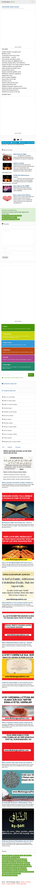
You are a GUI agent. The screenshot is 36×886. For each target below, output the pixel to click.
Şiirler (12, 8)
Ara (32, 375)
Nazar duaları (7, 419)
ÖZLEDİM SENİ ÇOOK (19, 8)
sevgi (21, 855)
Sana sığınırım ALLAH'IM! (21, 186)
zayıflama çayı (27, 855)
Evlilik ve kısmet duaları (10, 404)
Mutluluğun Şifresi (6, 8)
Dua (3, 855)
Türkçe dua (27, 864)
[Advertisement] (18, 28)
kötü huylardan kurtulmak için (9, 871)
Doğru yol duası (22, 868)
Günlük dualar (7, 408)
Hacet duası (9, 855)
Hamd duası (20, 862)
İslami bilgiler (7, 364)
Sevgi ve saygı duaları (10, 426)
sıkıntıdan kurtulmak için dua (9, 868)
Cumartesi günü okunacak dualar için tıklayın (13, 377)
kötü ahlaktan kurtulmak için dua (10, 864)
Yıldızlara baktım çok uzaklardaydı (10, 219)
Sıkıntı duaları (7, 430)
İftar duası (18, 861)
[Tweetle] (18, 139)
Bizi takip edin (22, 883)
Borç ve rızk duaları (9, 397)
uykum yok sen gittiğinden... (9, 217)
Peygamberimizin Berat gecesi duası (11, 873)
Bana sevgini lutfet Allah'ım (22, 195)
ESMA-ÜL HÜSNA (22, 859)
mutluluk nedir (6, 857)
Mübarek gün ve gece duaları (12, 441)
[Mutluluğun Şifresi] (8, 2)
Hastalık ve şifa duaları (10, 412)
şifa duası (27, 862)
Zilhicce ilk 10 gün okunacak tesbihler (22, 866)
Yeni (3, 447)
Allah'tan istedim (18, 163)
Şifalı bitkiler (6, 350)
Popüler (10, 447)
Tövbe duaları (7, 438)
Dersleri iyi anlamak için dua (20, 870)
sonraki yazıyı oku (7, 142)
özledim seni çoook (16, 215)
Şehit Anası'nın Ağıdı (19, 154)
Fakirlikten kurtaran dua (8, 861)
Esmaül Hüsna (7, 334)
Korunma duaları (8, 415)
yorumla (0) (23, 142)
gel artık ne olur (6, 215)
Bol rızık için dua (15, 857)
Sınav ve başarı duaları (10, 434)
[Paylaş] (14, 139)
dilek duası (15, 855)
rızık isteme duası (29, 871)
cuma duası (5, 862)
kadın (21, 864)
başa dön (14, 142)
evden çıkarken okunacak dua (9, 875)
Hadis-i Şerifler (7, 342)
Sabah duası (13, 862)
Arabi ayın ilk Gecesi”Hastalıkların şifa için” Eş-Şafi (18, 841)
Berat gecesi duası (6, 870)
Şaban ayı (24, 861)
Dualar (5, 326)
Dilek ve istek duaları (9, 400)
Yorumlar (17, 447)
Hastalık (5, 357)
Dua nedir (21, 871)
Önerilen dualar (8, 423)
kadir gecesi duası (6, 866)
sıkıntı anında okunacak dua (9, 859)
